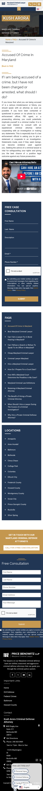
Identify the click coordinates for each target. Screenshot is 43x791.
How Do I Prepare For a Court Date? (22, 369)
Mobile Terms (34, 637)
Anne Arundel (13, 444)
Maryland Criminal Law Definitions (21, 383)
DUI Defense (9, 692)
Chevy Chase (13, 461)
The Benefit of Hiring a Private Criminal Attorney (20, 397)
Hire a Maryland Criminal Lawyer (21, 364)
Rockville (11, 510)
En (34, 4)
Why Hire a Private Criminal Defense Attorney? (22, 416)
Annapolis (12, 439)
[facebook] (13, 675)
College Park (13, 466)
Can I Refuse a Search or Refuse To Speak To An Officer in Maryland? (22, 346)
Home (6, 688)
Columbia (11, 472)
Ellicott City (12, 477)
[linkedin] (30, 675)
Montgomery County (16, 493)
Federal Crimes (10, 696)
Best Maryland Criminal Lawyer (20, 332)
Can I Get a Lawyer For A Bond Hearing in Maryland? (20, 338)
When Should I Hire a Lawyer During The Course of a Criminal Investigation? (22, 407)
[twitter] (19, 675)
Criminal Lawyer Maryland (18, 358)
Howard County (14, 488)
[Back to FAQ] (7, 66)
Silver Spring (13, 515)
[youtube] (24, 675)
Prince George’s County (17, 504)
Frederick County (14, 482)
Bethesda (11, 455)
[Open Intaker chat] (15, 790)
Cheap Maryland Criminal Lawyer (21, 353)
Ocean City (12, 499)
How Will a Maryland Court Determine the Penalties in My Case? (22, 376)
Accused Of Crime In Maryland (20, 326)
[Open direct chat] (36, 760)
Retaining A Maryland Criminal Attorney (20, 389)
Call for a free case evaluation (21, 548)
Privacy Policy (20, 290)
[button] (29, 787)
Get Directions (12, 738)
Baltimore (12, 450)
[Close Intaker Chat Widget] (40, 760)
